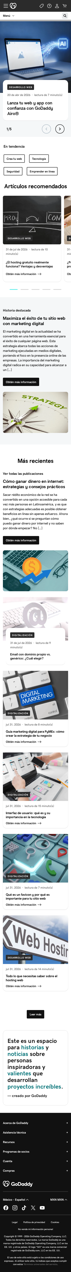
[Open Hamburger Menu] (4, 5)
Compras (9, 1170)
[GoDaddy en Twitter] (33, 1209)
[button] (14, 289)
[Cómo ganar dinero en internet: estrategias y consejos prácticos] (35, 570)
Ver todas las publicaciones (23, 473)
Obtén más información (21, 274)
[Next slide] (59, 129)
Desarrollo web (20, 87)
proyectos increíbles (34, 1086)
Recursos (9, 1142)
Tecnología (39, 158)
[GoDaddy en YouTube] (42, 1209)
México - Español (14, 1199)
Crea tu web (14, 158)
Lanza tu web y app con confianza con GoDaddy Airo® (30, 108)
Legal (14, 1222)
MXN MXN (57, 1199)
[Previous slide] (46, 129)
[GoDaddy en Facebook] (6, 1209)
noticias (17, 1054)
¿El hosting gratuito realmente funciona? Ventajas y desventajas (29, 264)
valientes (19, 1073)
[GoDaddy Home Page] (18, 1184)
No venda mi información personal (35, 1229)
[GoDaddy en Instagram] (15, 1209)
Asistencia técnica (14, 1132)
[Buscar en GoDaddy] (65, 16)
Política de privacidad (34, 1222)
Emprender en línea (42, 171)
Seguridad (13, 171)
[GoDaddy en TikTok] (24, 1209)
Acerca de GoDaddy (15, 1123)
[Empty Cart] (64, 5)
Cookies (55, 1222)
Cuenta (7, 1161)
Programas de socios (16, 1151)
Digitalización (22, 635)
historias (32, 1047)
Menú (6, 15)
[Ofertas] (41, 5)
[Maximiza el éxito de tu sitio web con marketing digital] (35, 412)
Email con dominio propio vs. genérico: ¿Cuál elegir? (30, 656)
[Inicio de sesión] (57, 5)
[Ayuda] (49, 5)
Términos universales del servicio (40, 1264)
